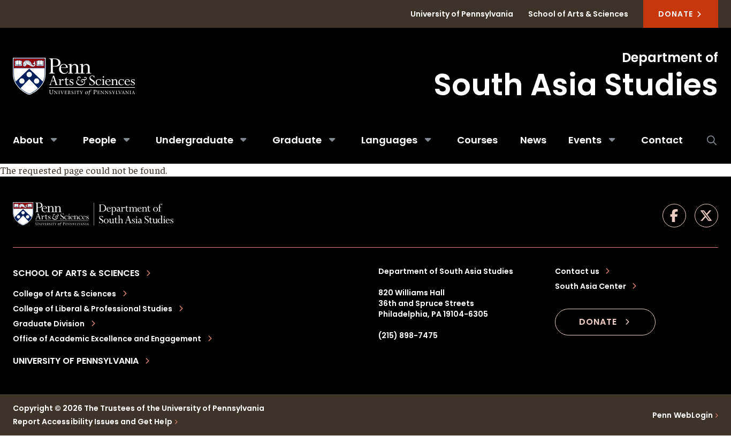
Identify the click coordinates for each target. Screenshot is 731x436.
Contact (662, 140)
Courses (477, 140)
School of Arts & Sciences (578, 14)
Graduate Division (49, 323)
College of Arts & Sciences (64, 293)
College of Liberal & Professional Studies (92, 308)
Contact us (577, 271)
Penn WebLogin (682, 415)
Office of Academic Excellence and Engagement (107, 338)
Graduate (297, 140)
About (28, 140)
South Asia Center (590, 286)
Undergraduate (194, 140)
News (533, 140)
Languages (389, 140)
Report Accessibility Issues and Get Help (92, 421)
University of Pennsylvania (461, 14)
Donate (676, 14)
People (99, 140)
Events (584, 140)
